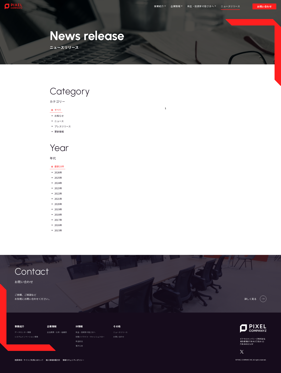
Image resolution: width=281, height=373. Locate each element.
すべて (57, 110)
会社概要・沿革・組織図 (57, 332)
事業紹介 (159, 6)
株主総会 (79, 341)
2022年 (58, 193)
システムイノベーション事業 (26, 336)
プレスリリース (62, 126)
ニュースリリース (230, 6)
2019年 (58, 209)
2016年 (58, 225)
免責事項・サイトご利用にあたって (29, 360)
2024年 (58, 183)
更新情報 (59, 131)
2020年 (58, 204)
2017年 (58, 220)
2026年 (58, 172)
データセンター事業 (23, 332)
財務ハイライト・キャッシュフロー (90, 336)
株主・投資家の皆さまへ (200, 6)
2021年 (58, 198)
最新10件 (59, 166)
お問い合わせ (264, 6)
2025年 (58, 177)
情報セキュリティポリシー (73, 360)
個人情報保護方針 (53, 360)
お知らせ (59, 116)
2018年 (58, 214)
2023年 (58, 188)
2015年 (58, 230)
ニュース (59, 121)
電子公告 (79, 345)
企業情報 (175, 6)
